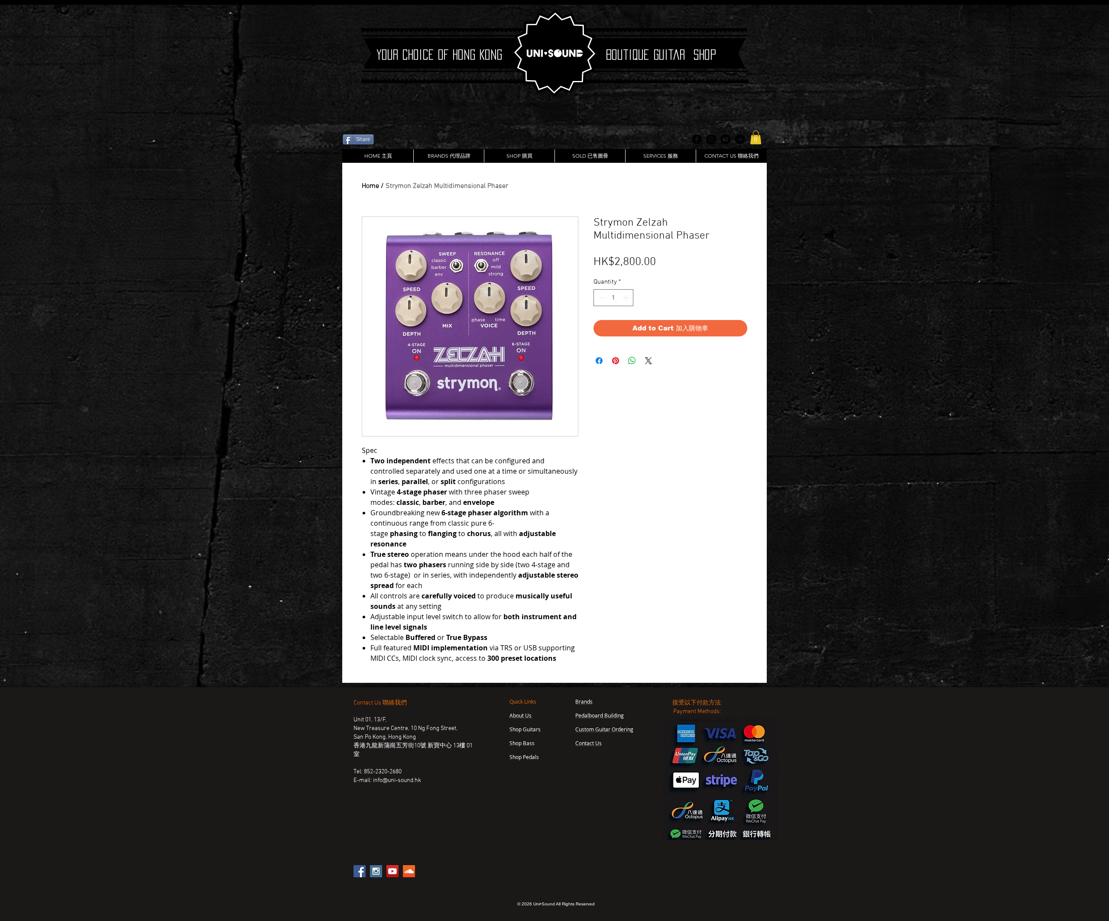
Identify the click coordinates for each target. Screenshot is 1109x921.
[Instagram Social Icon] (376, 871)
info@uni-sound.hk (397, 780)
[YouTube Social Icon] (392, 871)
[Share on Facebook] (599, 360)
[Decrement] (600, 298)
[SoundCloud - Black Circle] (740, 139)
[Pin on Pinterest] (615, 360)
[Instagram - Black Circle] (711, 139)
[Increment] (626, 298)
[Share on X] (648, 360)
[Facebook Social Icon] (359, 871)
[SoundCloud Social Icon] (409, 871)
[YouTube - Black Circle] (725, 139)
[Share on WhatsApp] (632, 360)
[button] (756, 137)
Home (370, 186)
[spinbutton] (613, 298)
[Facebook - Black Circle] (697, 139)
